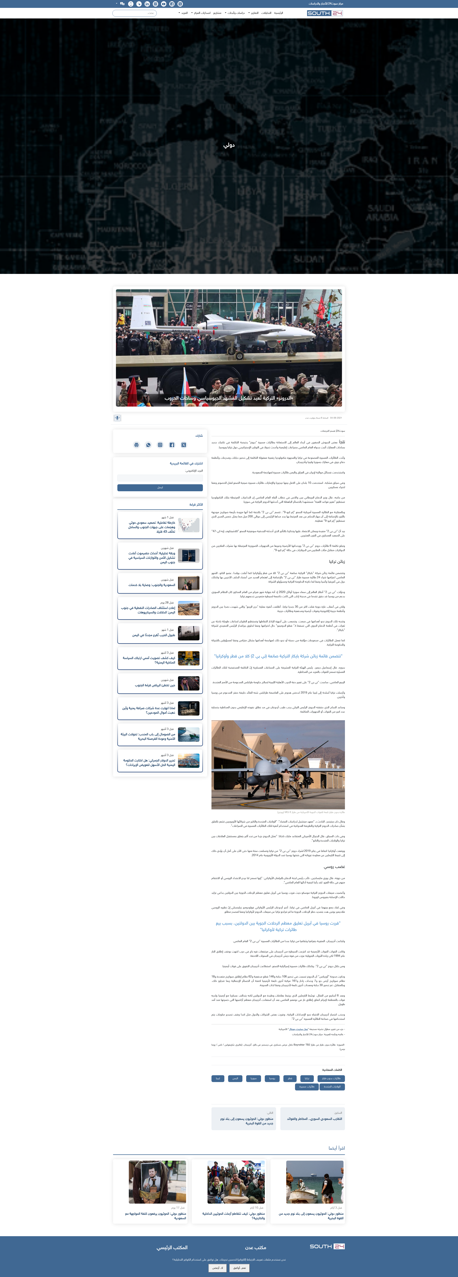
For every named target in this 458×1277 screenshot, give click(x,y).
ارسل (160, 487)
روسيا (272, 1078)
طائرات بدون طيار (331, 1078)
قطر (290, 1078)
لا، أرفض (217, 1268)
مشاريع (217, 13)
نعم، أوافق (239, 1268)
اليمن (235, 1078)
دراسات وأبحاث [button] (236, 13)
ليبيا (218, 1078)
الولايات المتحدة (332, 1086)
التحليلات (266, 13)
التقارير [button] (254, 13)
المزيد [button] (184, 13)
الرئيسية (278, 13)
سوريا (254, 1078)
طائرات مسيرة (306, 1086)
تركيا (307, 1078)
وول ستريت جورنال (298, 1029)
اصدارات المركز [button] (202, 13)
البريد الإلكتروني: (194, 471)
